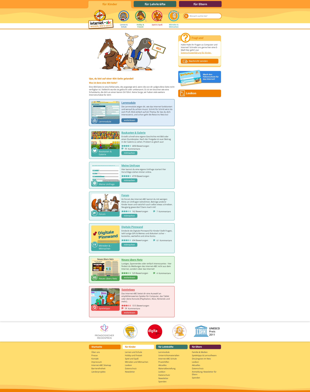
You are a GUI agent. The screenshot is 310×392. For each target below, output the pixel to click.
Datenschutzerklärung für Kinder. (196, 52)
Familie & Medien (200, 352)
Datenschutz (130, 368)
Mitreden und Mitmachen (136, 362)
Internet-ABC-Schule (167, 358)
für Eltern (200, 4)
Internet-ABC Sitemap (101, 365)
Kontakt (95, 358)
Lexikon (128, 365)
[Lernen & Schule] (124, 16)
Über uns (95, 352)
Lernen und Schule (133, 352)
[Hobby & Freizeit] (140, 16)
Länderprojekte (98, 371)
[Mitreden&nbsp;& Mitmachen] (174, 16)
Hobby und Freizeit (133, 355)
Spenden (162, 381)
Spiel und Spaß (132, 358)
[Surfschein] (199, 78)
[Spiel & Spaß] (157, 16)
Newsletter (130, 371)
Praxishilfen (163, 362)
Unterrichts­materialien (168, 355)
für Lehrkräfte (155, 4)
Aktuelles (162, 365)
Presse (94, 355)
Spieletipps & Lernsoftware (204, 355)
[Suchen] (186, 16)
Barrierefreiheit (98, 368)
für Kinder (109, 4)
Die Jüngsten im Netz (201, 358)
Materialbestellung (166, 368)
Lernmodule (164, 352)
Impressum (96, 362)
